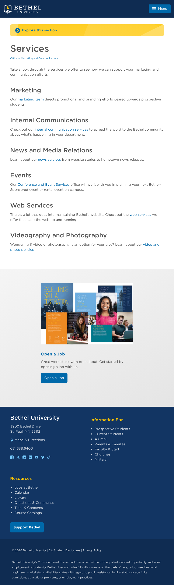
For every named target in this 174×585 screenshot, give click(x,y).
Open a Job (53, 354)
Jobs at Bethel (26, 487)
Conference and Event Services (43, 184)
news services (49, 159)
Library (20, 498)
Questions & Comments (34, 503)
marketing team (31, 99)
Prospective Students (112, 429)
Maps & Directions (30, 440)
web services (140, 215)
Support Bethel (27, 527)
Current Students (109, 434)
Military (101, 459)
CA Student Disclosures (64, 550)
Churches (102, 454)
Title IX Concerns (28, 508)
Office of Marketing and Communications (34, 58)
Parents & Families (110, 444)
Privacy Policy (92, 550)
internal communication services (61, 129)
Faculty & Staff (107, 449)
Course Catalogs (28, 513)
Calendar (21, 492)
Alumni (101, 439)
